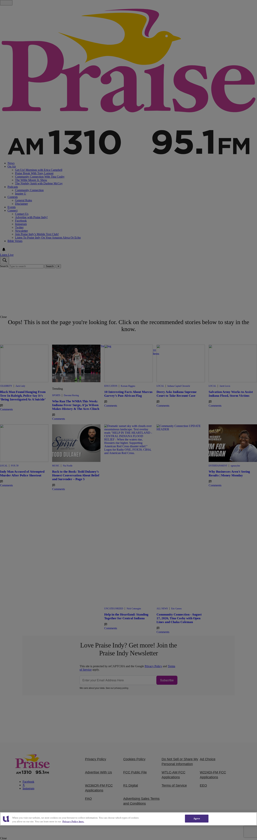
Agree (196, 818)
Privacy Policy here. (73, 821)
